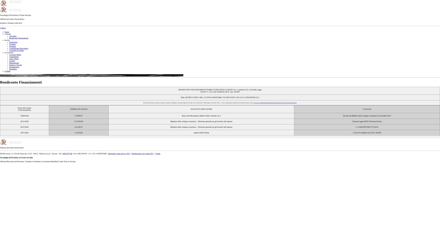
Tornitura (12, 44)
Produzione (13, 42)
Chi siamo (12, 36)
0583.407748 (67, 154)
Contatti (7, 71)
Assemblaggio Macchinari (18, 48)
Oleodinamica (14, 67)
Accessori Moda (15, 55)
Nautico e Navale (15, 65)
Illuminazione (14, 63)
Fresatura (12, 46)
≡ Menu (3, 28)
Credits (157, 154)
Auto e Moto (13, 59)
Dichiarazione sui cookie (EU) (143, 154)
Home (7, 32)
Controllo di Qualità (16, 51)
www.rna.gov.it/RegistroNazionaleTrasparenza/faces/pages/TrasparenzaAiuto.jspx (275, 102)
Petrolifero (13, 69)
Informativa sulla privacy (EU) (119, 154)
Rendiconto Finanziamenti (18, 38)
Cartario (12, 61)
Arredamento (14, 57)
